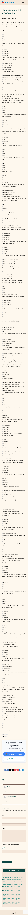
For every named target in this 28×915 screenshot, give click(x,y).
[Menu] (25, 2)
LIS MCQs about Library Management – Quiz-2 (13, 881)
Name (3, 815)
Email (3, 822)
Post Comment (6, 862)
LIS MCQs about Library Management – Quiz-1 (13, 884)
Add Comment (5, 828)
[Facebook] (6, 770)
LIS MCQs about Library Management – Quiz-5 (13, 874)
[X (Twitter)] (11, 770)
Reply (22, 788)
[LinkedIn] (21, 770)
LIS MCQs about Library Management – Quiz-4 (13, 877)
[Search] (23, 2)
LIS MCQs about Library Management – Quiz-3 (13, 879)
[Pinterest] (16, 770)
